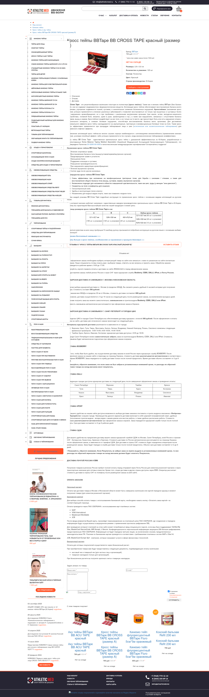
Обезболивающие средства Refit (45, 188)
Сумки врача (36, 241)
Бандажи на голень (39, 283)
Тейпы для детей (38, 74)
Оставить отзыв (171, 244)
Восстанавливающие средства (44, 334)
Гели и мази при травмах (41, 364)
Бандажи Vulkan (38, 311)
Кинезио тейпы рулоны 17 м (42, 108)
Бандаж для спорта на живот (43, 275)
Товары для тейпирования (42, 134)
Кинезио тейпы (40, 39)
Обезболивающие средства (45, 170)
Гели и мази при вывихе (41, 380)
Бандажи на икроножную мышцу (45, 291)
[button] (106, 15)
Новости (144, 15)
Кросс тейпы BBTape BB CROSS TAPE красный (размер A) (110, 636)
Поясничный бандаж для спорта (45, 299)
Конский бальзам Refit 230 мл (167, 633)
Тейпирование (40, 223)
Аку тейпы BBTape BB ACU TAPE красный (80, 635)
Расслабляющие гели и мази (43, 368)
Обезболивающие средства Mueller (46, 195)
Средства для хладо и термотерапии (46, 165)
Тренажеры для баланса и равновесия (47, 210)
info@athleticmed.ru (104, 1)
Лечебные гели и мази (40, 388)
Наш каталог (72, 675)
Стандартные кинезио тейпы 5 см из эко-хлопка (48, 69)
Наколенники (37, 287)
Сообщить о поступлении (138, 87)
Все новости (45, 665)
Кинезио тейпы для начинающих (45, 60)
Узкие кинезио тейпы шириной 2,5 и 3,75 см (49, 64)
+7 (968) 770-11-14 (126, 1)
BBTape (135, 51)
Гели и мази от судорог (41, 376)
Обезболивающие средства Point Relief (48, 191)
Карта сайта (111, 684)
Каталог (113, 15)
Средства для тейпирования (43, 233)
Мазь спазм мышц (38, 428)
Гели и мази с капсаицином (43, 384)
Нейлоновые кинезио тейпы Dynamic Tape (48, 92)
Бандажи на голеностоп (41, 255)
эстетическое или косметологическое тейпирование (155, 126)
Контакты (176, 15)
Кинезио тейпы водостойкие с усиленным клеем (49, 79)
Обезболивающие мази (41, 180)
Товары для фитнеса (42, 201)
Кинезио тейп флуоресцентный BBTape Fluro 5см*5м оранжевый (138, 636)
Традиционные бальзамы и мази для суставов (46, 339)
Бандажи (37, 246)
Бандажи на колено (39, 251)
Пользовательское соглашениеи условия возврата (158, 693)
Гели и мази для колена (41, 400)
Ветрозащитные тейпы (40, 130)
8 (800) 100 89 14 (144, 1)
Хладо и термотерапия (43, 148)
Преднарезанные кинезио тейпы (44, 116)
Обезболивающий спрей (41, 184)
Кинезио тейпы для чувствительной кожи (49, 84)
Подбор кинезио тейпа (41, 142)
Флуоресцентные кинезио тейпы (45, 96)
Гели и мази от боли (39, 352)
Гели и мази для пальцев (41, 412)
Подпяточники (37, 315)
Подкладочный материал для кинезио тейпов (47, 121)
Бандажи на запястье (40, 267)
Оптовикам (38, 433)
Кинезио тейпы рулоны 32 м (43, 112)
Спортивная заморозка (41, 153)
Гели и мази (38, 324)
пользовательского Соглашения (175, 596)
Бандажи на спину (39, 271)
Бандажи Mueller (38, 303)
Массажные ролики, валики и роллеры (47, 214)
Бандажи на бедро (39, 279)
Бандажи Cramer (38, 307)
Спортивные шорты (39, 319)
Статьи (154, 15)
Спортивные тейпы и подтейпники (46, 229)
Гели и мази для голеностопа (43, 404)
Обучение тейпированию (44, 437)
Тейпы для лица (38, 44)
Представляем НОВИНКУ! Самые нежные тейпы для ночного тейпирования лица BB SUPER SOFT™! (45, 647)
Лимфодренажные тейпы (41, 52)
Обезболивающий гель (41, 176)
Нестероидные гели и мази (42, 392)
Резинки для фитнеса (40, 206)
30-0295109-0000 (94, 144)
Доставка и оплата (128, 15)
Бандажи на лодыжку (40, 295)
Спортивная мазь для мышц (43, 416)
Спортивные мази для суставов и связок (48, 420)
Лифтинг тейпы (37, 48)
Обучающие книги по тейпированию (47, 138)
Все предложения (45, 590)
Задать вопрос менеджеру (46, 451)
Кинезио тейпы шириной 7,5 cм (44, 100)
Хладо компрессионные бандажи (45, 161)
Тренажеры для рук (39, 218)
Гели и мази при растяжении (43, 356)
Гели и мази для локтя (40, 408)
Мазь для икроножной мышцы (44, 424)
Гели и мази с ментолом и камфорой (46, 396)
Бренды (109, 678)
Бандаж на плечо (38, 263)
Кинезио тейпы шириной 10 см (44, 104)
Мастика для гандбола (40, 348)
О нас (101, 15)
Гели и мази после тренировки (44, 372)
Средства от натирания (41, 344)
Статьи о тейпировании (77, 684)
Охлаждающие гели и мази (42, 157)
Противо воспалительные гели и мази (47, 360)
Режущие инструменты (41, 237)
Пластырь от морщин (40, 126)
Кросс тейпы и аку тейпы (41, 56)
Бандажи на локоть (39, 259)
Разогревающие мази (40, 330)
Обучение (164, 15)
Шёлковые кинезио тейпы (42, 88)
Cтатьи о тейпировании (44, 442)
